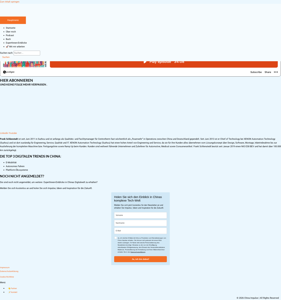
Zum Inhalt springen (9, 1)
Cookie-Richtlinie (7, 277)
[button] (5, 57)
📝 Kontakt (12, 292)
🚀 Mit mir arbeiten (15, 46)
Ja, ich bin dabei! (140, 259)
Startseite (10, 28)
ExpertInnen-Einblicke (16, 43)
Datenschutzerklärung (138, 252)
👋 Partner (12, 288)
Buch (8, 39)
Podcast (10, 35)
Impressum (5, 267)
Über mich (11, 31)
